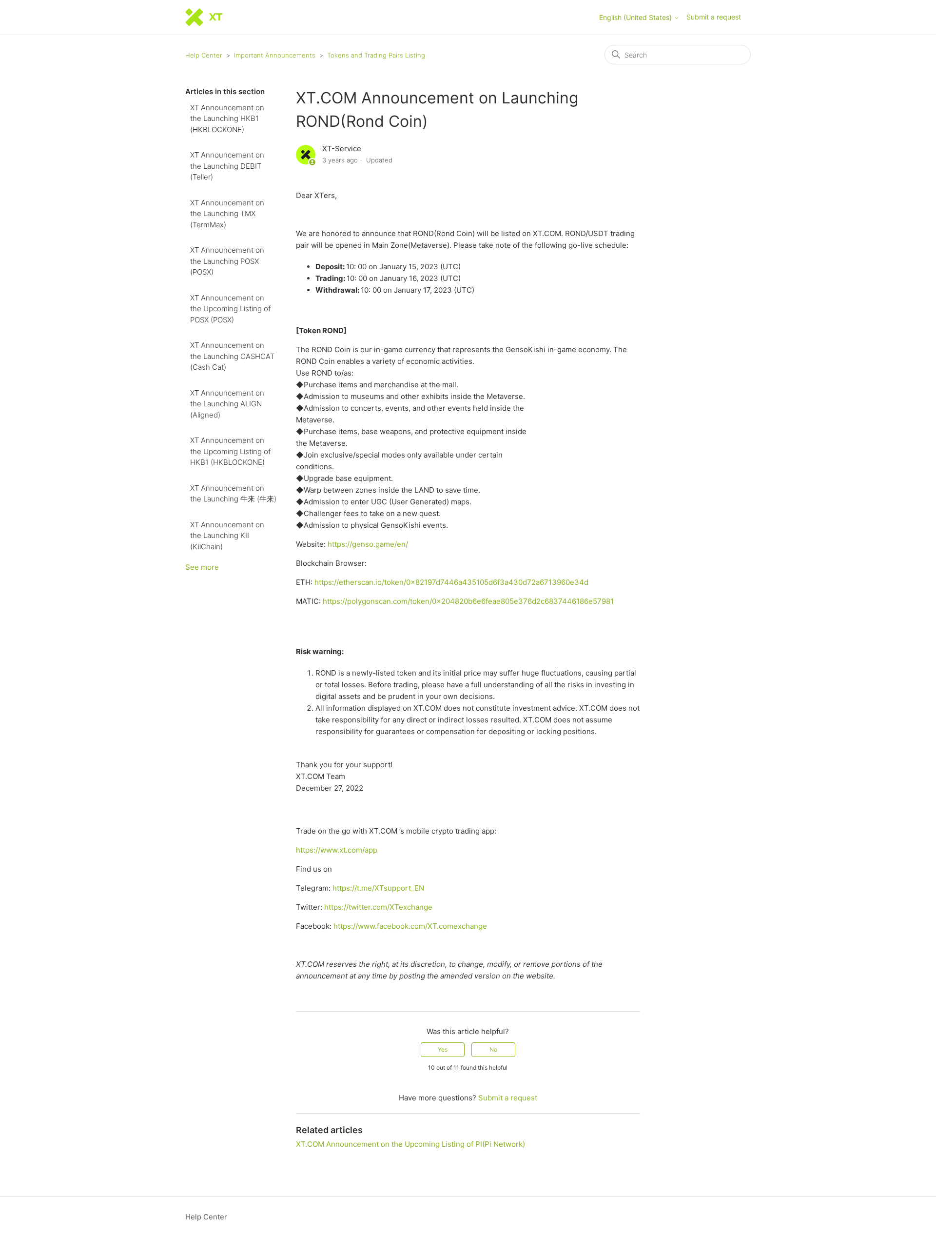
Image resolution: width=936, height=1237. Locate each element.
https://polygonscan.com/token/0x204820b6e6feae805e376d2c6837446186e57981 (468, 601)
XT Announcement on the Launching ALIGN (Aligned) (227, 403)
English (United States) (636, 17)
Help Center (203, 55)
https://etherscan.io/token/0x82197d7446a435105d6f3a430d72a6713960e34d (451, 582)
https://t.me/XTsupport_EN (378, 888)
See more (202, 567)
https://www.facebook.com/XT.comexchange (410, 926)
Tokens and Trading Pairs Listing (376, 55)
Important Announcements (274, 55)
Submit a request (713, 17)
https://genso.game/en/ (368, 544)
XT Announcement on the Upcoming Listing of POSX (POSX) (230, 308)
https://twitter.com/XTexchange (378, 907)
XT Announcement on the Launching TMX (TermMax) (227, 213)
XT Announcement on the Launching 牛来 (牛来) (233, 493)
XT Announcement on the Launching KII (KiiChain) (227, 535)
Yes (443, 1049)
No (493, 1049)
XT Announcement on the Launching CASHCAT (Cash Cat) (232, 356)
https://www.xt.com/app (336, 850)
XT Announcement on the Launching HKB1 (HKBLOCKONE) (227, 118)
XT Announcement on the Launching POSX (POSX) (227, 261)
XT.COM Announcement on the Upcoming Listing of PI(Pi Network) (410, 1144)
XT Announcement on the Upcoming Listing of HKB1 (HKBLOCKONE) (230, 451)
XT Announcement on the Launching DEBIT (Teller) (227, 165)
